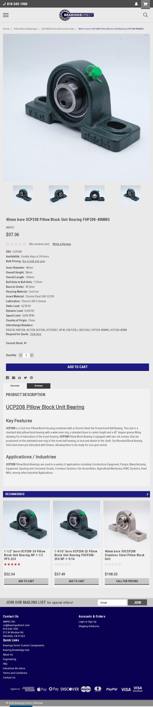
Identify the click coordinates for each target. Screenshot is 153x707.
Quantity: (11, 355)
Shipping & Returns (89, 626)
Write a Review (62, 244)
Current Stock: (16, 343)
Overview (14, 385)
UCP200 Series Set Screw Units (57, 29)
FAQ (5, 663)
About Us (8, 654)
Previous (6, 107)
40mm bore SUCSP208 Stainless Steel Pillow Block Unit (124, 555)
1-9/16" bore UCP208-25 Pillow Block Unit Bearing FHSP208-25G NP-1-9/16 (75, 555)
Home (6, 29)
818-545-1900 (17, 4)
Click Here (35, 334)
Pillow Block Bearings (25, 29)
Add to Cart (26, 581)
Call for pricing (127, 581)
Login (82, 621)
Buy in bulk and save (34, 261)
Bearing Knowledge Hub (16, 650)
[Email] (13, 377)
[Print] (19, 377)
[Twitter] (25, 377)
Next (147, 107)
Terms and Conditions (15, 673)
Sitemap (38, 703)
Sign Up (92, 621)
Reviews (39, 385)
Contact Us (9, 677)
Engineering (9, 659)
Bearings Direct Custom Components (23, 645)
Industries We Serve (14, 668)
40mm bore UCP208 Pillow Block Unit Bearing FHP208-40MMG (111, 29)
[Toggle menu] (6, 15)
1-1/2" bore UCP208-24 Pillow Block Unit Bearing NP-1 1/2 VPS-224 (24, 555)
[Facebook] (7, 377)
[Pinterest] (31, 377)
